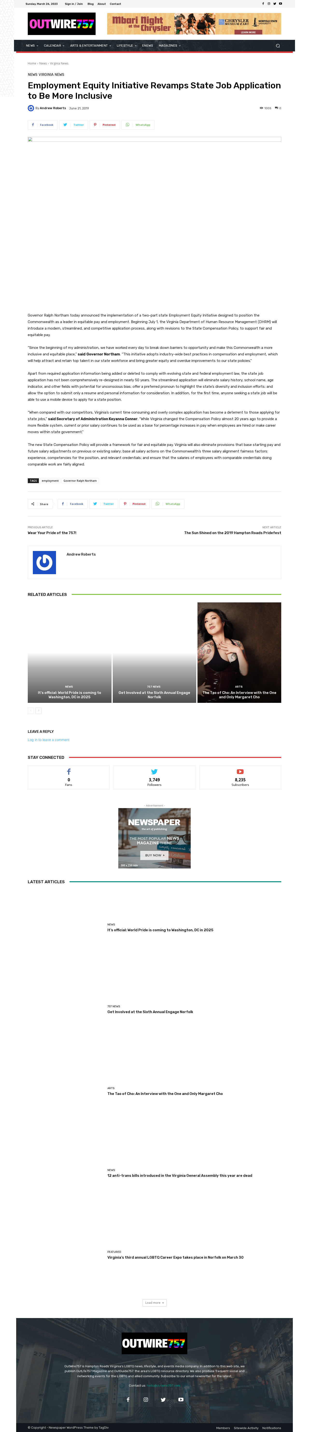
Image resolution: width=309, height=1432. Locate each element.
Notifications (271, 1428)
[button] (277, 45)
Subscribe (240, 769)
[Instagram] (269, 4)
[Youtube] (280, 4)
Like (69, 769)
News (43, 63)
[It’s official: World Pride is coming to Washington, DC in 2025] (70, 652)
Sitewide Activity (246, 1428)
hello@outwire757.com (163, 1385)
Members (223, 1428)
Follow (154, 769)
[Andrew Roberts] (31, 108)
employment (50, 480)
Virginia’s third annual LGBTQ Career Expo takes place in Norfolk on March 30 (175, 1257)
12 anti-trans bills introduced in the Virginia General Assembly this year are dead (179, 1175)
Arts (239, 686)
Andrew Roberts (53, 108)
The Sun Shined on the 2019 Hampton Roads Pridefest (232, 533)
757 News (154, 686)
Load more (153, 1303)
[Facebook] (263, 4)
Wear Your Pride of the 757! (52, 533)
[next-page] (38, 711)
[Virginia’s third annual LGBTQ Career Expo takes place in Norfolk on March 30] (66, 1255)
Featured (114, 1252)
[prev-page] (31, 711)
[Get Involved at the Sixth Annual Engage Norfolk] (155, 652)
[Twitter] (275, 4)
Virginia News (59, 63)
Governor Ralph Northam (80, 480)
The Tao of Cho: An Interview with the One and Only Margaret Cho (239, 695)
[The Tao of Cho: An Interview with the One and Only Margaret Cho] (239, 652)
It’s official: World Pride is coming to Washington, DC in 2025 (69, 695)
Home (32, 63)
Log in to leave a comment (49, 740)
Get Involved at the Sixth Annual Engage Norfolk (154, 695)
